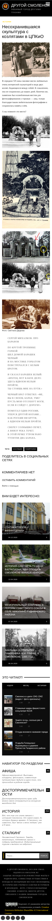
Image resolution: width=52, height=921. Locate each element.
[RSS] (23, 918)
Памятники (30, 449)
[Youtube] (18, 918)
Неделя (10, 685)
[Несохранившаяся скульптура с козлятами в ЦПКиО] (26, 60)
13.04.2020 (12, 579)
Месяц (26, 685)
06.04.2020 (12, 663)
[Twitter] (13, 918)
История (7, 22)
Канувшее (17, 449)
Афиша (25, 771)
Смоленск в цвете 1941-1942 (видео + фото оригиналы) (29, 697)
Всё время (42, 685)
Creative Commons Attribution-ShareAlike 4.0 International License (27, 910)
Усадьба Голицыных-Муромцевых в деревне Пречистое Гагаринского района (30, 745)
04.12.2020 (12, 537)
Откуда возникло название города (31, 732)
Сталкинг (25, 833)
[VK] (3, 918)
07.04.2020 (12, 621)
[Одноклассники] (8, 918)
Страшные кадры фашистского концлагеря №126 (30, 709)
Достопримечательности (25, 792)
